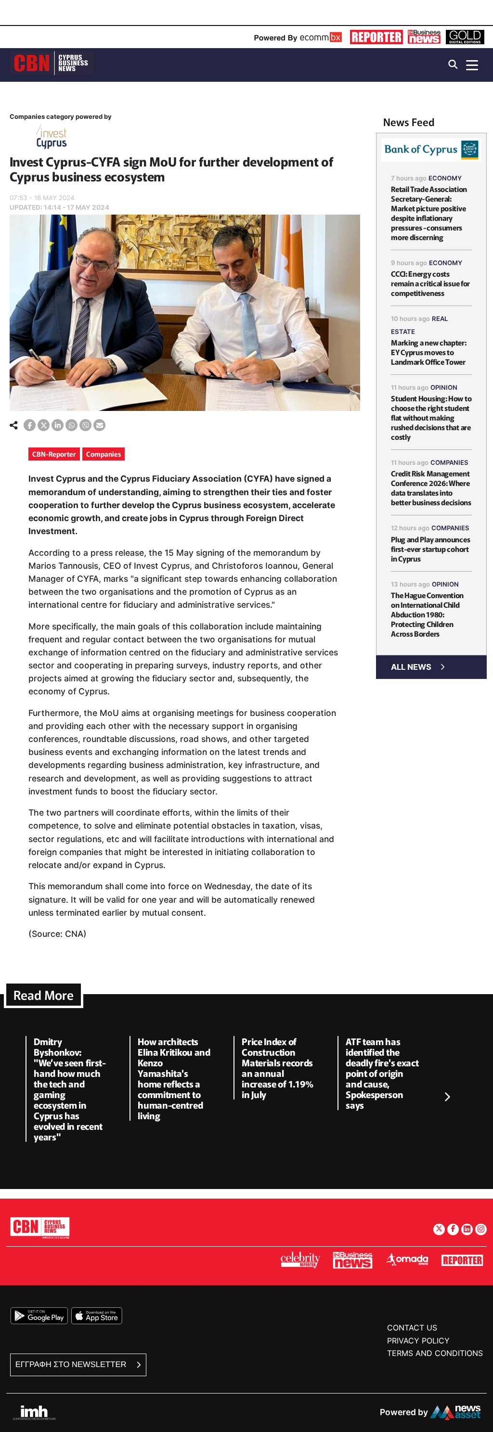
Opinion (443, 387)
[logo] (52, 64)
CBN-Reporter (54, 454)
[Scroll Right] (447, 1097)
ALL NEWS (411, 667)
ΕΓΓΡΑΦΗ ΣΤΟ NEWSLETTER (72, 1364)
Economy (445, 178)
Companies (103, 454)
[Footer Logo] (40, 1228)
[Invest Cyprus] (51, 139)
